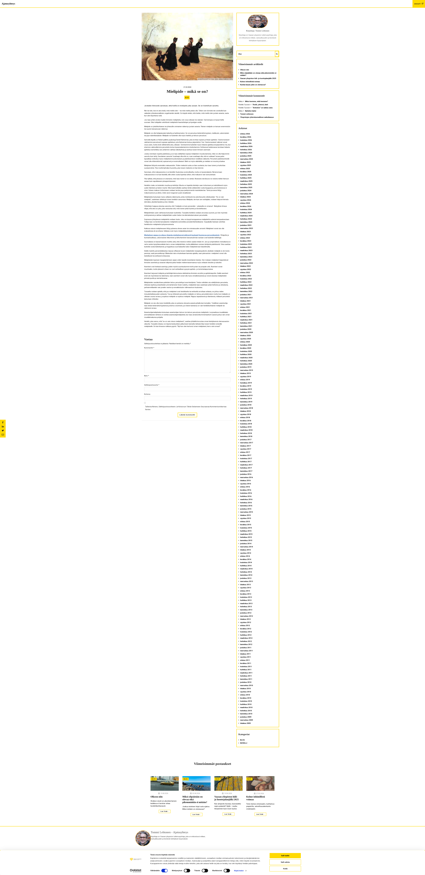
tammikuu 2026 (246, 153)
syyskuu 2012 (245, 622)
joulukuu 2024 (245, 191)
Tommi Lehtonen (246, 114)
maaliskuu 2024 (246, 216)
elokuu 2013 (245, 591)
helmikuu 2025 (246, 184)
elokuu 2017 (245, 452)
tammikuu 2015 (246, 540)
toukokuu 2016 (246, 493)
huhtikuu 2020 (245, 354)
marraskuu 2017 (246, 443)
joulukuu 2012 (245, 613)
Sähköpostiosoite (151, 385)
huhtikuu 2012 (245, 635)
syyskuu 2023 (245, 235)
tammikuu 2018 (246, 436)
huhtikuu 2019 (245, 392)
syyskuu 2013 (245, 588)
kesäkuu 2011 (245, 663)
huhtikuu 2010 (245, 704)
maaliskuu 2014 (246, 569)
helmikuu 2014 (246, 572)
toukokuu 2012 (246, 632)
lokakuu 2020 (245, 336)
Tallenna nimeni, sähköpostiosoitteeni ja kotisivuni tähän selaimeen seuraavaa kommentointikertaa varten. (185, 408)
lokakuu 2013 (245, 585)
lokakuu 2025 (245, 162)
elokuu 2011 (245, 660)
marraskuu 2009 (246, 720)
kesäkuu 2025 (245, 172)
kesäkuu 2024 (245, 206)
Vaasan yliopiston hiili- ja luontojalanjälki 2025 (258, 78)
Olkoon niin (244, 70)
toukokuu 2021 (246, 314)
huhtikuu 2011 (245, 670)
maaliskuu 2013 (246, 603)
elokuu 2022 (245, 272)
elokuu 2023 (245, 238)
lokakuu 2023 (245, 232)
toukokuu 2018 (246, 424)
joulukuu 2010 (245, 682)
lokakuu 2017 (245, 446)
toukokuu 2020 (246, 351)
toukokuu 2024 (246, 209)
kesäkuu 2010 (245, 698)
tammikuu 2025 (246, 187)
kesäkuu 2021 (245, 310)
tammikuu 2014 (246, 575)
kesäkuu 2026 (245, 137)
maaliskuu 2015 (246, 534)
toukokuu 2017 (246, 459)
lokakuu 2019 (245, 373)
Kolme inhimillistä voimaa (250, 82)
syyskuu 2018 (245, 414)
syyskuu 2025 (245, 165)
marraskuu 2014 (246, 547)
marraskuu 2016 (246, 477)
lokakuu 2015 (245, 515)
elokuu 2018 (245, 417)
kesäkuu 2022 (245, 276)
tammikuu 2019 (246, 402)
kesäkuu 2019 (245, 386)
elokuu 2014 (245, 556)
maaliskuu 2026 (246, 146)
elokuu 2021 (245, 307)
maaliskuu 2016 (246, 499)
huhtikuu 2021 (245, 317)
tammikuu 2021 (246, 326)
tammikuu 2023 (246, 257)
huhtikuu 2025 (245, 178)
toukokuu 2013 (246, 597)
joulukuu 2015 (245, 509)
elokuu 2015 (245, 522)
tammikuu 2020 (246, 364)
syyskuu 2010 (245, 692)
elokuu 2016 (245, 487)
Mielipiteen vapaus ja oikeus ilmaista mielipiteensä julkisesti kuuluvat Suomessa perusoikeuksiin (182, 235)
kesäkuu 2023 (245, 241)
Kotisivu (147, 394)
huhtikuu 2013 (245, 600)
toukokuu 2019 (246, 389)
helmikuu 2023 (246, 254)
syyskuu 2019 (245, 377)
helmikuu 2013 (246, 607)
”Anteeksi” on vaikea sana (262, 108)
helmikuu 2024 (246, 219)
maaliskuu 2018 (246, 430)
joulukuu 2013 (245, 578)
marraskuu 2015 (246, 512)
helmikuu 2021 (246, 323)
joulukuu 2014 (245, 544)
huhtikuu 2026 (245, 143)
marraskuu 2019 (246, 370)
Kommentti (149, 348)
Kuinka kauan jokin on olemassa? (253, 85)
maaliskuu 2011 (246, 673)
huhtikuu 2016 (245, 496)
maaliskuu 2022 (246, 285)
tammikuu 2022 (246, 291)
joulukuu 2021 (245, 295)
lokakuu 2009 (245, 723)
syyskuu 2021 (245, 304)
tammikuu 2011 (246, 679)
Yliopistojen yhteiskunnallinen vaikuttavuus (257, 117)
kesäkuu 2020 (245, 348)
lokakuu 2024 (245, 197)
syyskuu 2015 (245, 518)
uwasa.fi (417, 4)
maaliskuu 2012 (246, 638)
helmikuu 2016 (246, 503)
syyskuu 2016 (245, 484)
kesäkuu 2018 (245, 421)
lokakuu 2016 (245, 481)
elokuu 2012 (245, 626)
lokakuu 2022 (245, 266)
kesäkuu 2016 (245, 490)
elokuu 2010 (245, 695)
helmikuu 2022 (246, 288)
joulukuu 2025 (245, 156)
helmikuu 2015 (246, 537)
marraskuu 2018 (246, 408)
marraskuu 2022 (246, 263)
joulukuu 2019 (245, 367)
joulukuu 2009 (245, 717)
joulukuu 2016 (245, 474)
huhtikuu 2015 (245, 531)
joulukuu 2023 (245, 225)
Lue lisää (164, 811)
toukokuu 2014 (246, 562)
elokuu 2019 (245, 380)
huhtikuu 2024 (245, 213)
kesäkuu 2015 (245, 525)
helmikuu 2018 (246, 433)
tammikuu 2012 (246, 644)
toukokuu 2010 (246, 701)
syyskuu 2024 (245, 200)
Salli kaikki (285, 856)
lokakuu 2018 (245, 411)
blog (187, 97)
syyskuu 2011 (245, 657)
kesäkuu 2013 (245, 594)
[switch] (187, 870)
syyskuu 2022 (245, 269)
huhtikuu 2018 (245, 427)
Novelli (243, 743)
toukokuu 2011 (246, 667)
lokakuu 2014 (245, 550)
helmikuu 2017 (246, 468)
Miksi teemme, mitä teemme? (256, 101)
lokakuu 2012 (245, 619)
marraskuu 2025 (246, 159)
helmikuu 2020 (246, 361)
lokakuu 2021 (245, 301)
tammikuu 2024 (246, 222)
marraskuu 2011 (246, 651)
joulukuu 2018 (245, 405)
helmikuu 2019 (246, 399)
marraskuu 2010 (246, 685)
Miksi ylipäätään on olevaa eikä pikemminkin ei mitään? (258, 74)
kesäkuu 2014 (245, 559)
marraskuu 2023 (246, 228)
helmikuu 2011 (246, 676)
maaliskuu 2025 (246, 181)
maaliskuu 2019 (246, 395)
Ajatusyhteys (8, 3)
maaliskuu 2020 (246, 358)
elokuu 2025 (245, 169)
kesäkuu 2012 (245, 629)
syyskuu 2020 (245, 339)
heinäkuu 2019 (246, 383)
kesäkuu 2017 (245, 455)
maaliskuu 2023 (246, 250)
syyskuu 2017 (245, 449)
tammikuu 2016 (246, 506)
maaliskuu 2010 (246, 707)
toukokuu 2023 (246, 244)
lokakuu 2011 (245, 654)
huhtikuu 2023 (245, 247)
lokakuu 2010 (245, 689)
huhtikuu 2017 (245, 462)
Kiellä (285, 869)
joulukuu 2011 (245, 648)
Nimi (146, 376)
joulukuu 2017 (245, 440)
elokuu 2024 (245, 203)
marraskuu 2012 (246, 616)
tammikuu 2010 (246, 714)
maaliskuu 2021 (246, 320)
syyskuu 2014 (245, 553)
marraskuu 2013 (246, 581)
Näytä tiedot (238, 871)
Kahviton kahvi (250, 111)
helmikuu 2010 (246, 711)
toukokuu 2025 (246, 175)
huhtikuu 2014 (245, 566)
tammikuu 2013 (246, 610)
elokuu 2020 (245, 342)
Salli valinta (285, 862)
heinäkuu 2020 (246, 345)
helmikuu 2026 (246, 150)
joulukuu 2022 (245, 260)
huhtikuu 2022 (245, 282)
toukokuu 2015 (246, 528)
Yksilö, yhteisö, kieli (260, 105)
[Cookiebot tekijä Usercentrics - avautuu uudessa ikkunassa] (135, 870)
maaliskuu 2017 (246, 465)
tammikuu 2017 (246, 471)
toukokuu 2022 (246, 279)
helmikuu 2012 (246, 641)
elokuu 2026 (245, 134)
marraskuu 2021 (246, 298)
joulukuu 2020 (245, 329)
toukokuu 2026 (246, 140)
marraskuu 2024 (246, 194)
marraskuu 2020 (246, 332)
